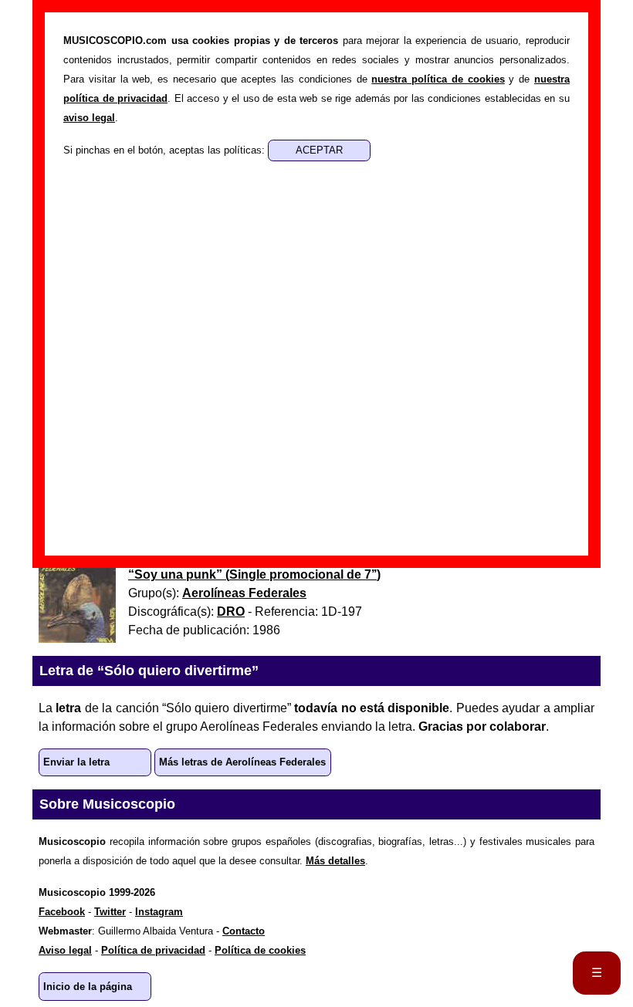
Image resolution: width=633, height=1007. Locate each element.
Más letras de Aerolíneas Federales (242, 762)
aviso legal (89, 117)
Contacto (243, 931)
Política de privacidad (153, 950)
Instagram (159, 911)
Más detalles (335, 861)
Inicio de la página (87, 986)
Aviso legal (65, 950)
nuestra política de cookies (437, 79)
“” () (254, 574)
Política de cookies (260, 950)
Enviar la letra (76, 762)
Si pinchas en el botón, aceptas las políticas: (165, 150)
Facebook (62, 911)
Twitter (110, 911)
